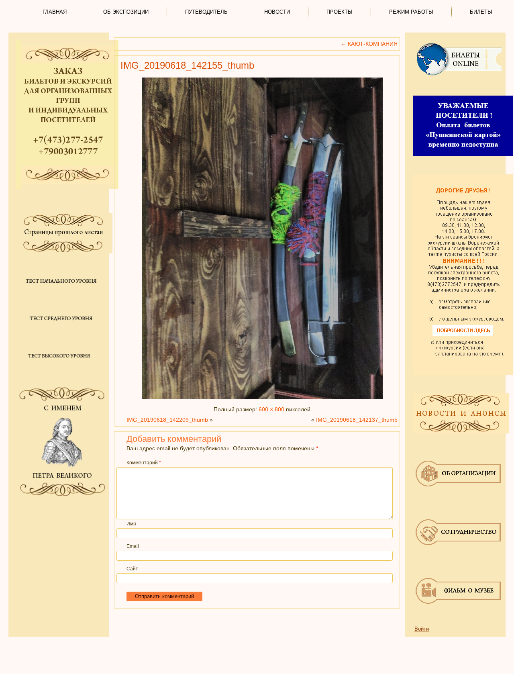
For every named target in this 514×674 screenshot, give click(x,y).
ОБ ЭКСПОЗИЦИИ (126, 12)
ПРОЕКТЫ (339, 12)
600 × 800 (271, 409)
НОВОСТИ (277, 12)
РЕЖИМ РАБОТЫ (411, 12)
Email (132, 546)
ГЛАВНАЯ (55, 12)
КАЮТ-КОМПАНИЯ (369, 44)
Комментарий (143, 463)
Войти (421, 629)
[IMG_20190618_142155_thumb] (262, 399)
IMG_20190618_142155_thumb (187, 65)
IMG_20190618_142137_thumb (357, 420)
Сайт (132, 569)
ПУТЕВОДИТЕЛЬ (206, 12)
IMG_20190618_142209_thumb (167, 420)
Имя (131, 524)
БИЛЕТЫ (481, 12)
